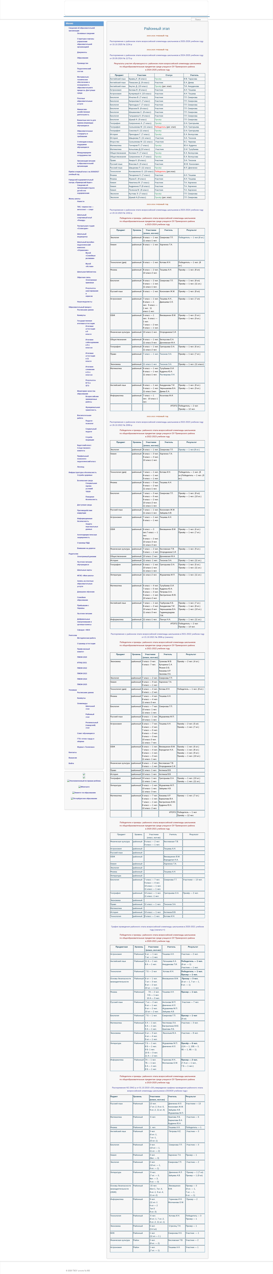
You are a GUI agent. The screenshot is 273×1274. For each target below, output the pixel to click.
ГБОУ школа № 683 (81, 1271)
